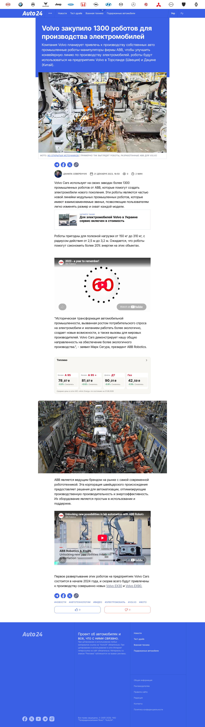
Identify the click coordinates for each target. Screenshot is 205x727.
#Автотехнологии (80, 602)
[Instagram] (51, 718)
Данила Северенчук (75, 174)
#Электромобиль (115, 602)
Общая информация (143, 680)
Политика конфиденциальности (148, 709)
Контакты (138, 704)
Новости (62, 13)
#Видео (97, 602)
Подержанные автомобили (121, 13)
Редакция (138, 698)
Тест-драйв (76, 13)
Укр (173, 13)
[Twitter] (31, 718)
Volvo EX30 (114, 586)
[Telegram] (45, 718)
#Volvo (132, 602)
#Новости (60, 602)
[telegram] (56, 164)
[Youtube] (38, 718)
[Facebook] (24, 718)
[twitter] (69, 164)
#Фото (143, 602)
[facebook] (63, 164)
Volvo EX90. (134, 586)
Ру (182, 13)
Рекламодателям (142, 686)
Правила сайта (141, 692)
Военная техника (94, 13)
